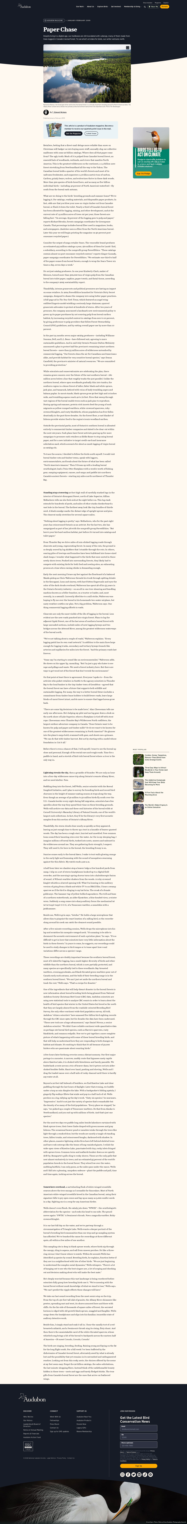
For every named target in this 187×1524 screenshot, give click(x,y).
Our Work (79, 7)
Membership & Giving (132, 7)
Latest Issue (91, 134)
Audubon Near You (84, 1417)
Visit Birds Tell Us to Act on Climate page (151, 152)
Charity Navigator (28, 1446)
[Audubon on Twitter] (133, 1474)
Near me (154, 7)
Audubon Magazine (55, 20)
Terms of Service (131, 1452)
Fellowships (54, 1420)
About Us (90, 7)
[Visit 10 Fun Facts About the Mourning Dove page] (151, 796)
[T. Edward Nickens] (46, 112)
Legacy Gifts (81, 1428)
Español (166, 3)
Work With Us (55, 1417)
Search (145, 6)
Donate (165, 7)
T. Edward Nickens (59, 112)
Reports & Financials (31, 1434)
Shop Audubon (147, 3)
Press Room (54, 1424)
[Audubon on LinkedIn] (139, 1474)
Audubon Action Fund (32, 1437)
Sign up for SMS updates (59, 1431)
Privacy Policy (61, 1458)
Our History (27, 1420)
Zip (122, 1434)
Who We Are (28, 1417)
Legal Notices (51, 1458)
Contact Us (54, 1428)
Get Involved (116, 7)
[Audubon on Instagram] (122, 1474)
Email (123, 1426)
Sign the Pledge (143, 174)
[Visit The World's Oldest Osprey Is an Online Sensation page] (151, 809)
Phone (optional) (127, 1443)
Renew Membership (84, 1431)
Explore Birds (102, 7)
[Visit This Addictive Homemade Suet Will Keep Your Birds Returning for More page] (151, 784)
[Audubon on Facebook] (128, 1474)
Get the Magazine (73, 134)
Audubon (24, 6)
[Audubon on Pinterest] (150, 1474)
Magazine (158, 3)
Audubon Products (84, 1420)
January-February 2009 (78, 20)
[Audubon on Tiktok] (145, 1474)
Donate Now (81, 1424)
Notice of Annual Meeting (33, 1430)
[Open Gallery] (127, 47)
